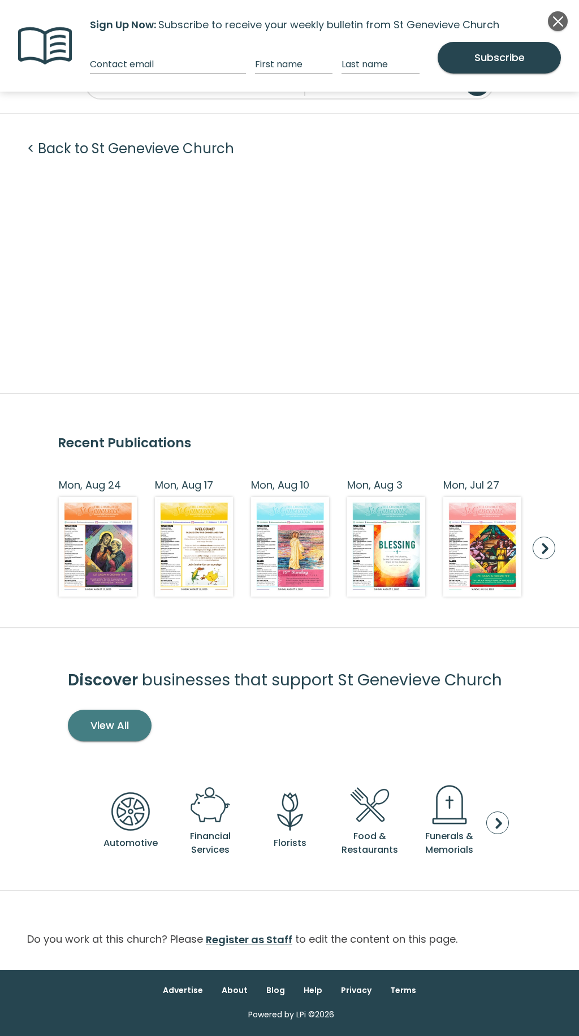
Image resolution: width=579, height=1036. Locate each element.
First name (279, 64)
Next (544, 548)
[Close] (558, 21)
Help (313, 990)
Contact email (122, 64)
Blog (275, 990)
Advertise (183, 990)
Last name (365, 64)
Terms (403, 990)
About (235, 990)
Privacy (356, 990)
